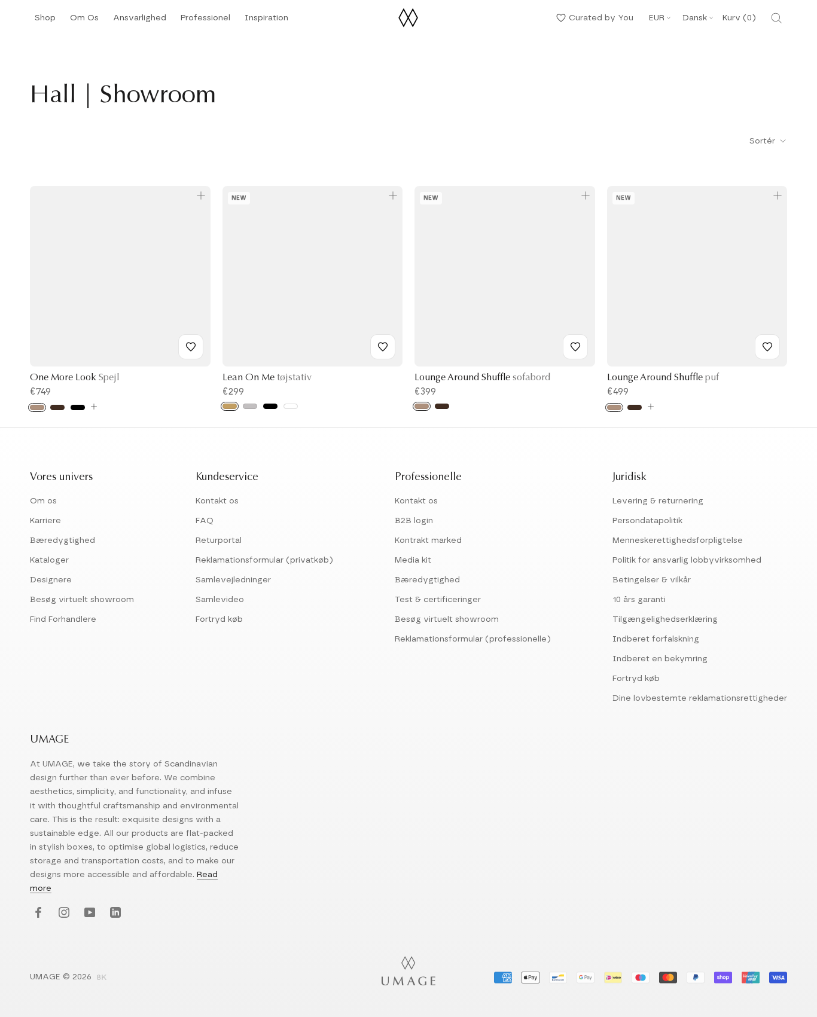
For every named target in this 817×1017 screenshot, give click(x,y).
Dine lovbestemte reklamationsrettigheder (699, 698)
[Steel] (250, 406)
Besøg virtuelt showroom (82, 599)
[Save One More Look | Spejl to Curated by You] (190, 346)
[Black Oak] (78, 407)
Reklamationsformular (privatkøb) (264, 560)
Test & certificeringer (438, 599)
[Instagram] (62, 913)
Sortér (763, 141)
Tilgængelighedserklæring (665, 619)
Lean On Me (267, 378)
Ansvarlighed (139, 21)
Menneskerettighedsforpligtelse (677, 540)
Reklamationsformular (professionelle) (473, 639)
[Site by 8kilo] (101, 978)
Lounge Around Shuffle (482, 378)
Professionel (205, 21)
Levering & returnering (657, 501)
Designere (51, 580)
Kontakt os (217, 501)
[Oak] (37, 407)
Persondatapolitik (647, 521)
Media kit (413, 560)
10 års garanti (639, 599)
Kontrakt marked (428, 540)
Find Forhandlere (63, 619)
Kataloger (49, 560)
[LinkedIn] (114, 913)
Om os (43, 501)
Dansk (694, 18)
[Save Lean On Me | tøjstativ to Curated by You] (382, 346)
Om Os (84, 21)
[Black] (270, 406)
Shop (45, 21)
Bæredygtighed (62, 540)
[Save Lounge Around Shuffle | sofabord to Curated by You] (575, 346)
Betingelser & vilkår (651, 580)
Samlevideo (220, 599)
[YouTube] (88, 913)
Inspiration (266, 21)
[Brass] (229, 406)
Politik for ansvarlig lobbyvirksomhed (686, 560)
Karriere (45, 521)
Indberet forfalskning (655, 639)
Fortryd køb (219, 619)
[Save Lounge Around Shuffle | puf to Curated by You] (767, 346)
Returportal (219, 540)
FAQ (205, 521)
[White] (290, 406)
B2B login (414, 521)
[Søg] (776, 18)
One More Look (75, 378)
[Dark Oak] (57, 407)
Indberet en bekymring (660, 659)
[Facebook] (37, 913)
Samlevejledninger (233, 580)
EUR (656, 18)
